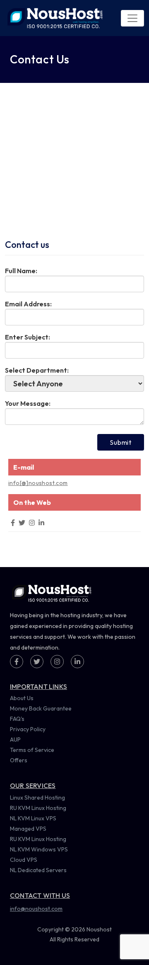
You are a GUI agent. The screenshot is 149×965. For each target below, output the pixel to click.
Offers (18, 760)
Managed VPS (28, 828)
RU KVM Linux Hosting (38, 808)
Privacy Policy (28, 729)
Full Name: (21, 271)
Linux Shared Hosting (37, 797)
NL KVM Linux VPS (33, 818)
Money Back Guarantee (41, 708)
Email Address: (28, 304)
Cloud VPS (23, 859)
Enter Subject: (27, 337)
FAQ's (17, 719)
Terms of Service (32, 750)
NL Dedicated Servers (38, 870)
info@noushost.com (36, 908)
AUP (15, 739)
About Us (22, 698)
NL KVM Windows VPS (39, 849)
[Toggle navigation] (132, 18)
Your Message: (27, 403)
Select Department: (37, 370)
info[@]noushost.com (38, 483)
